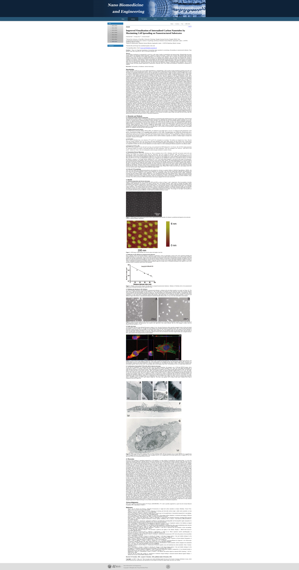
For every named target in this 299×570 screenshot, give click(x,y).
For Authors (144, 19)
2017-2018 (114, 32)
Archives (133, 19)
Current (165, 19)
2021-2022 (114, 28)
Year (110, 23)
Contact (175, 19)
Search (155, 19)
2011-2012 (114, 39)
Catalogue (111, 45)
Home (123, 19)
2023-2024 (114, 25)
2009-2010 (114, 41)
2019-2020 (114, 30)
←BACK (189, 26)
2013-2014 (114, 37)
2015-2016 (114, 34)
